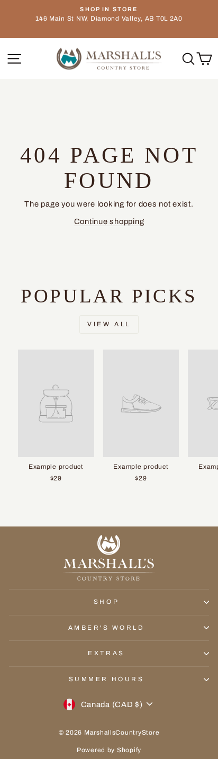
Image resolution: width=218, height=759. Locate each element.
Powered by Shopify (109, 750)
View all (109, 324)
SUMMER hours (106, 679)
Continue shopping (109, 221)
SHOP (106, 602)
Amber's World (106, 627)
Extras (106, 653)
